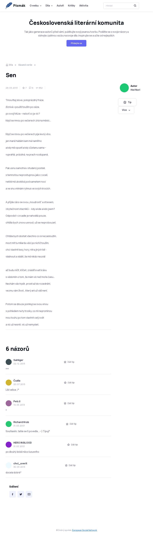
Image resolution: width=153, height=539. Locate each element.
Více (124, 110)
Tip (129, 102)
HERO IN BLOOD (22, 442)
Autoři (60, 5)
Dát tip (71, 361)
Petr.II (16, 401)
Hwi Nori (135, 89)
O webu (34, 5)
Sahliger (18, 360)
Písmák (19, 5)
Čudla (16, 380)
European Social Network (84, 530)
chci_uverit (20, 463)
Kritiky (71, 5)
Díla (48, 5)
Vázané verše (25, 64)
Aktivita (83, 5)
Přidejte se (76, 43)
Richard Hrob (21, 422)
